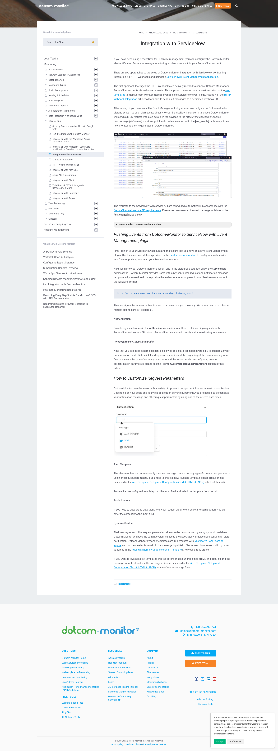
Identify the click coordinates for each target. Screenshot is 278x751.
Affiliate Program (116, 657)
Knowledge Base (122, 6)
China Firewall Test (72, 707)
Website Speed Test (72, 702)
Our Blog (151, 696)
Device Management (58, 90)
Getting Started (56, 80)
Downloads (165, 6)
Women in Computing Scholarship (119, 698)
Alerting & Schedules (58, 95)
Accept (219, 741)
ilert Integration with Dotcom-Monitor (70, 134)
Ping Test (66, 712)
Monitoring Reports (58, 105)
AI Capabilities (55, 69)
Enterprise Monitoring (158, 686)
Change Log (182, 6)
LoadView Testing (203, 699)
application (192, 76)
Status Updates (202, 6)
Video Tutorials (145, 6)
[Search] (93, 42)
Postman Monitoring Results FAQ (62, 289)
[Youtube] (214, 679)
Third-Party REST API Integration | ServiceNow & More (69, 186)
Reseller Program (117, 662)
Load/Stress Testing (72, 682)
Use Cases (53, 208)
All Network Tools (71, 717)
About (150, 657)
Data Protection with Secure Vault (65, 116)
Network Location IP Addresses (64, 74)
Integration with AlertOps (65, 170)
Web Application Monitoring (76, 672)
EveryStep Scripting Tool (57, 224)
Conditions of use (133, 744)
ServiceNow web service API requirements (137, 210)
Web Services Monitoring (75, 662)
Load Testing (51, 58)
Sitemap (163, 744)
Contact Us (153, 667)
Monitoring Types (57, 85)
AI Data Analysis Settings (57, 251)
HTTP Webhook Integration (65, 164)
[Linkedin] (208, 679)
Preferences (235, 741)
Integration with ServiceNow (66, 154)
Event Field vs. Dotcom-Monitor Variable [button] (140, 224)
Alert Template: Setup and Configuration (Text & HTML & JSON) (168, 482)
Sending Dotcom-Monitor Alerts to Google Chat (69, 278)
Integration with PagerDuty (65, 193)
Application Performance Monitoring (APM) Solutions (80, 688)
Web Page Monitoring (73, 667)
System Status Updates (120, 672)
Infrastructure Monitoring (74, 677)
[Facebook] (196, 679)
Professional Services (119, 667)
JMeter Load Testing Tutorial (123, 686)
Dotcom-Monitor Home (74, 657)
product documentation (183, 255)
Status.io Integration (62, 159)
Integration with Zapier (63, 198)
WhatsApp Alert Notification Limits (62, 273)
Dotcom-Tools (205, 704)
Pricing (150, 662)
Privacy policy (117, 744)
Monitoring (50, 64)
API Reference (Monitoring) (61, 110)
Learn (111, 682)
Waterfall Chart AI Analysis (58, 257)
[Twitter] (202, 679)
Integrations (124, 584)
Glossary (52, 218)
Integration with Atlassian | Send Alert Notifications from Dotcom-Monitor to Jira (73, 148)
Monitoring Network (157, 682)
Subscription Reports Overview (60, 268)
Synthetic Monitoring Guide (122, 691)
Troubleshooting (56, 203)
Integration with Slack (63, 180)
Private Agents (55, 100)
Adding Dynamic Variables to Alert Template (157, 549)
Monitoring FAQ (56, 213)
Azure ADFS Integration (64, 175)
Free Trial (222, 6)
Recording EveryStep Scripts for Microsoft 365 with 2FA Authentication (69, 297)
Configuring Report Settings (58, 262)
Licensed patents (150, 744)
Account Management (56, 229)
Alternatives (114, 677)
